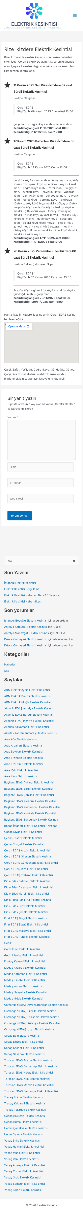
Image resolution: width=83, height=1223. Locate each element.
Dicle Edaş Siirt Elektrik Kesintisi (24, 906)
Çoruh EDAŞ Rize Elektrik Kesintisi (26, 869)
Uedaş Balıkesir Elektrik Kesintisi (24, 1115)
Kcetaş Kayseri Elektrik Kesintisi (24, 961)
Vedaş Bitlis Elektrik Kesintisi (22, 1140)
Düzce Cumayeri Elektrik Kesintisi (25, 639)
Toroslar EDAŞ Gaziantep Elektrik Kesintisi (31, 1066)
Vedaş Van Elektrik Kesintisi (21, 1159)
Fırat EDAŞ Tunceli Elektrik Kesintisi (27, 936)
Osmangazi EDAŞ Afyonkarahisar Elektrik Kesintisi (36, 1004)
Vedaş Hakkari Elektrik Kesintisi (24, 1146)
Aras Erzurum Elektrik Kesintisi (23, 764)
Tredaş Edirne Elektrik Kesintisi (23, 1097)
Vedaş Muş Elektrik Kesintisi (22, 1152)
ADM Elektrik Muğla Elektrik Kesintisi (27, 702)
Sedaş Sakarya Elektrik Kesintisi (24, 1054)
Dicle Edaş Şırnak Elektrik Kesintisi (26, 912)
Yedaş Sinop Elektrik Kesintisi (23, 1190)
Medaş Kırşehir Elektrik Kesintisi (24, 980)
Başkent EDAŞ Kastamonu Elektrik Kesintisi (32, 807)
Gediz (7, 943)
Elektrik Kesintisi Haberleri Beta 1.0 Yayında (32, 595)
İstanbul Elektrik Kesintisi (20, 582)
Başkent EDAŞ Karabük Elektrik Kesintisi (30, 801)
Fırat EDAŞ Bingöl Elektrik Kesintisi (26, 918)
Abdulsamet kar (63, 639)
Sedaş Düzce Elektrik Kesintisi (23, 1041)
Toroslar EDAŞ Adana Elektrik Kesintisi (28, 1060)
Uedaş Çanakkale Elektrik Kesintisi (26, 1128)
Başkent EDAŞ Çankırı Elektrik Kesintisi (29, 794)
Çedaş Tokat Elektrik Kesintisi (23, 838)
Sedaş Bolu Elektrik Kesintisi (22, 1035)
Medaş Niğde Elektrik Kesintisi (23, 998)
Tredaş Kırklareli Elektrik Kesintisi (25, 1103)
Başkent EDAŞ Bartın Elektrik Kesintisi (28, 788)
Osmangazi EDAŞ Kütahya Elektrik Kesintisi (32, 1023)
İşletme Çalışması (24, 98)
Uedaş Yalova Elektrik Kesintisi (23, 1134)
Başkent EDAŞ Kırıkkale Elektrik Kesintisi (30, 813)
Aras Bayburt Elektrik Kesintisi (23, 751)
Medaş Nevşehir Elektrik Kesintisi (25, 992)
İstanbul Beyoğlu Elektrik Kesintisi (25, 620)
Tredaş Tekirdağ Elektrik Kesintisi (25, 1109)
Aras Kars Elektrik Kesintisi (21, 776)
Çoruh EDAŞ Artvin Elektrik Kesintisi (27, 850)
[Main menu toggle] (75, 15)
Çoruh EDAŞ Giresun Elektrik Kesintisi (28, 856)
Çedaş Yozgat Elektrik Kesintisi (24, 844)
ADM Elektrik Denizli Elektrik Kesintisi (27, 696)
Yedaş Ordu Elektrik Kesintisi (22, 1177)
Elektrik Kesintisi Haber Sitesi (22, 601)
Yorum (12, 417)
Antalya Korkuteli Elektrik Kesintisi (25, 626)
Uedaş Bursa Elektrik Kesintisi (23, 1121)
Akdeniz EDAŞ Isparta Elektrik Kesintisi (29, 720)
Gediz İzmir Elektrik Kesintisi (22, 949)
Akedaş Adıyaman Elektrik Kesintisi (26, 726)
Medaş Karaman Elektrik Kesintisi (25, 973)
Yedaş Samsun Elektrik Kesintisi (24, 1183)
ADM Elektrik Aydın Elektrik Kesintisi (27, 690)
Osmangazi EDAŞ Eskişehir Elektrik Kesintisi (32, 1017)
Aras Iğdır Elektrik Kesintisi (21, 770)
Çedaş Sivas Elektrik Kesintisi (23, 831)
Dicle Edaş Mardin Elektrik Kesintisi (26, 893)
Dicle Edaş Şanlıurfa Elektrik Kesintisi (27, 899)
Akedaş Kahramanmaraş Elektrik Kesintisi (30, 733)
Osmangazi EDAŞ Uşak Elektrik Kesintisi (29, 1029)
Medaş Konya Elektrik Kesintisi (23, 986)
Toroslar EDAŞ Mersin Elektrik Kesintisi (29, 1085)
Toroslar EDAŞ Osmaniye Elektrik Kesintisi (31, 1091)
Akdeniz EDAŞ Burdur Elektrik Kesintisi (28, 714)
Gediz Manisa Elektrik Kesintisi (23, 955)
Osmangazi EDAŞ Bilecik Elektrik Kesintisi (30, 1011)
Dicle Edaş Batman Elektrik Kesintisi (27, 881)
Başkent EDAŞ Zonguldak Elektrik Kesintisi (31, 819)
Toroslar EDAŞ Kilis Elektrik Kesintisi (27, 1078)
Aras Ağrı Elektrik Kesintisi (20, 739)
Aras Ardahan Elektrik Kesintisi (23, 745)
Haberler (9, 664)
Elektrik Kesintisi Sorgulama (21, 589)
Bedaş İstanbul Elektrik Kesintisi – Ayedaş (30, 825)
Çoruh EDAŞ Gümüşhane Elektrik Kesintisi (31, 862)
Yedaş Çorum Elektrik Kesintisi (23, 1171)
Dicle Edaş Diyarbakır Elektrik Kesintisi (28, 887)
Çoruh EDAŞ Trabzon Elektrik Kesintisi (28, 875)
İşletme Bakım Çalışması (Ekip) (33, 264)
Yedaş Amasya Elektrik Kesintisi (24, 1165)
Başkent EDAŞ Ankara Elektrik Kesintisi (29, 782)
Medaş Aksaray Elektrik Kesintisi (25, 967)
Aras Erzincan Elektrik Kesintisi (23, 757)
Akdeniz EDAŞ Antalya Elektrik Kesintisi (29, 708)
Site (6, 670)
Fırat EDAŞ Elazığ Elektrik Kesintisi (26, 924)
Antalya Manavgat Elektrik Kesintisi (26, 633)
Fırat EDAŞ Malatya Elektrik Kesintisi (27, 930)
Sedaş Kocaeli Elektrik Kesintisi (24, 1047)
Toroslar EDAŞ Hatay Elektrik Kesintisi (28, 1072)
